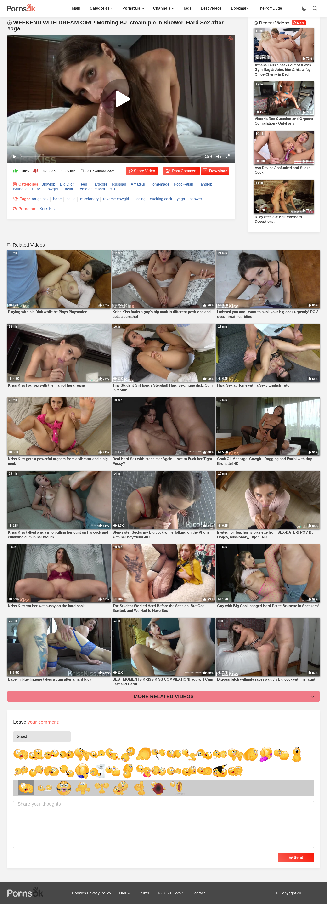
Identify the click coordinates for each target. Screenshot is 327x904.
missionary (89, 199)
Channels (161, 8)
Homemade (159, 184)
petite (71, 199)
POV (36, 189)
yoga (181, 199)
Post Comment (184, 171)
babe (57, 199)
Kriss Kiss (47, 209)
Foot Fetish (183, 184)
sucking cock (161, 199)
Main (76, 8)
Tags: (25, 199)
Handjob (205, 184)
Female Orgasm (91, 189)
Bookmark (239, 8)
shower (196, 199)
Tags (187, 8)
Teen (83, 184)
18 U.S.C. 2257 (170, 893)
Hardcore (99, 184)
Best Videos (211, 8)
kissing (140, 199)
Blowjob (48, 184)
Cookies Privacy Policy (91, 893)
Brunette (20, 189)
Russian (119, 184)
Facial (67, 189)
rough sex (40, 199)
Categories (100, 8)
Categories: (28, 184)
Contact (198, 893)
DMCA (125, 893)
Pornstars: (28, 209)
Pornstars (131, 8)
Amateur (138, 184)
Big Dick (67, 184)
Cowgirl (51, 189)
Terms (144, 893)
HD (112, 189)
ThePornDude (270, 8)
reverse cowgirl (116, 199)
